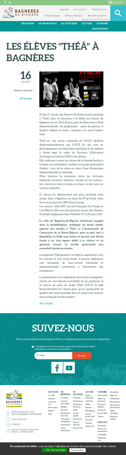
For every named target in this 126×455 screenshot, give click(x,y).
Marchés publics (97, 16)
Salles (87, 404)
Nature (51, 411)
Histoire (51, 398)
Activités (89, 401)
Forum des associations (102, 430)
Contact (118, 3)
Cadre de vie (52, 403)
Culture (89, 392)
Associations (102, 422)
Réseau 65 (89, 426)
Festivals (89, 420)
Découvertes (102, 395)
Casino (101, 416)
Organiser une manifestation (102, 440)
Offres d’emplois (114, 412)
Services (64, 410)
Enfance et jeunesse (77, 405)
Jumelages (102, 434)
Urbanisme (78, 401)
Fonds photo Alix (89, 415)
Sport (75, 410)
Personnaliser (77, 450)
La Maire (64, 398)
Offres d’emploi (73, 16)
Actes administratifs (65, 429)
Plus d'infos (46, 303)
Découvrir (53, 392)
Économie (77, 419)
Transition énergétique (65, 420)
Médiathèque (90, 411)
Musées (88, 407)
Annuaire (102, 426)
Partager (27, 98)
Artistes (88, 423)
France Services (76, 423)
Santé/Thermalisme (78, 428)
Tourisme (102, 392)
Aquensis (102, 410)
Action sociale (76, 414)
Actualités (80, 10)
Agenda (64, 10)
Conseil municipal (65, 402)
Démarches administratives (115, 406)
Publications (99, 10)
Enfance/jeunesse (23, 90)
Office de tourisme (101, 399)
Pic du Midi (102, 413)
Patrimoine (53, 407)
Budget (64, 407)
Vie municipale (65, 393)
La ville (51, 395)
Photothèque (52, 16)
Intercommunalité (65, 425)
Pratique (76, 398)
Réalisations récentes (65, 414)
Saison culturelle (89, 396)
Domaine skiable (102, 405)
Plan (50, 414)
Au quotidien (78, 393)
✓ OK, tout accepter (54, 450)
